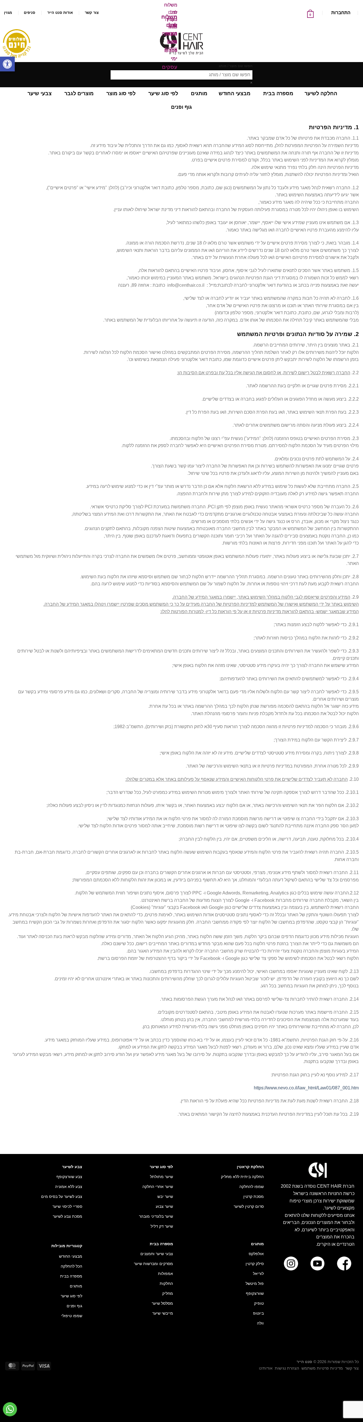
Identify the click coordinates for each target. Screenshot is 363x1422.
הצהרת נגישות (287, 1368)
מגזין (8, 12)
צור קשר (92, 12)
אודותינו (266, 1368)
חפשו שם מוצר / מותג (235, 66)
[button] (7, 64)
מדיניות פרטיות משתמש (322, 1368)
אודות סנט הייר (60, 12)
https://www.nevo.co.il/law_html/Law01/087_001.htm (306, 1087)
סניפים (29, 12)
